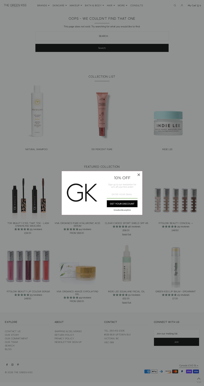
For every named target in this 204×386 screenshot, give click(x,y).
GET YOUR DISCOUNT (122, 203)
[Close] (138, 174)
